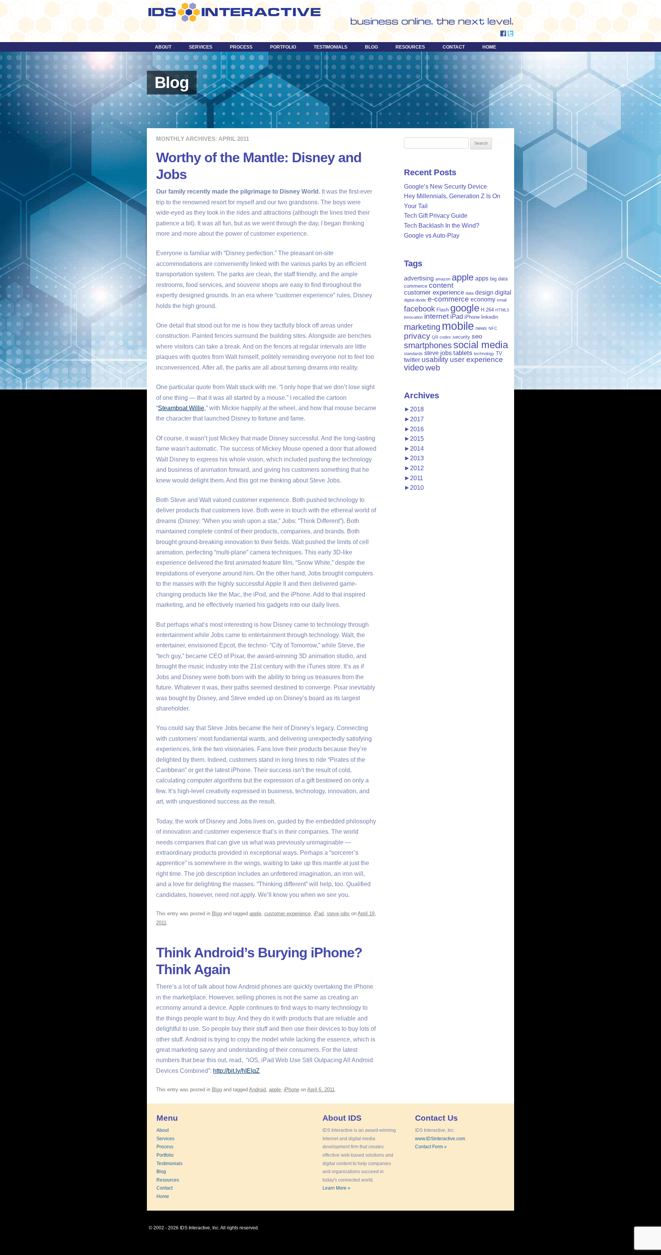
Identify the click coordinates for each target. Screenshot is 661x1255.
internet (436, 316)
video (414, 367)
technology (484, 353)
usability (435, 359)
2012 (414, 468)
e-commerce (448, 299)
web (432, 367)
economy (483, 299)
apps (481, 278)
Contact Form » (431, 1146)
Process (241, 47)
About (163, 47)
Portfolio (283, 47)
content (441, 285)
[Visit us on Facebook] (503, 34)
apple (255, 913)
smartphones (428, 345)
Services (200, 47)
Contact (454, 47)
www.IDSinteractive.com (440, 1138)
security (461, 337)
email (501, 300)
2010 (414, 487)
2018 (414, 409)
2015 (414, 438)
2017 (414, 419)
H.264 (487, 310)
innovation (413, 317)
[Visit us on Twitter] (510, 34)
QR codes (441, 337)
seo (477, 336)
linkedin (489, 317)
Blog (371, 47)
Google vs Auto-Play (431, 235)
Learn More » (336, 1188)
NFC (492, 328)
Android (257, 1089)
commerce (415, 286)
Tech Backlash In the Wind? (441, 225)
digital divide (415, 300)
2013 (414, 458)
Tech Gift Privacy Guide (435, 215)
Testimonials (330, 47)
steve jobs (338, 913)
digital (503, 292)
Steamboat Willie (181, 408)
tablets (462, 353)
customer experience (287, 913)
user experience (476, 359)
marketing (422, 327)
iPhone (291, 1089)
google (464, 308)
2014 (414, 448)
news (481, 328)
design (484, 292)
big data (499, 279)
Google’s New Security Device (445, 186)
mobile (458, 325)
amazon (442, 279)
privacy (417, 335)
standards (413, 353)
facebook (419, 309)
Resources (410, 47)
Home (489, 47)
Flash (442, 310)
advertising (419, 278)
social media (480, 344)
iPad (319, 913)
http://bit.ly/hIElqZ (236, 1071)
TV (499, 353)
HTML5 (502, 310)
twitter (412, 360)
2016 (414, 429)
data (470, 293)
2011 (413, 478)
